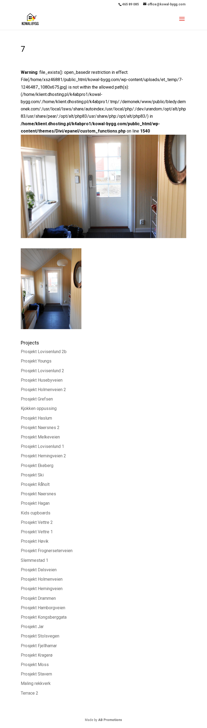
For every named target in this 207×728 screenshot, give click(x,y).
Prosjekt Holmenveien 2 (43, 389)
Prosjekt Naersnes (38, 493)
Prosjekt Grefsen (37, 399)
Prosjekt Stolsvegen (40, 636)
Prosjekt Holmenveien (42, 579)
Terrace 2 (29, 693)
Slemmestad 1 (34, 560)
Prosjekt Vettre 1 (37, 531)
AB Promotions (110, 720)
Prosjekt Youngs (36, 361)
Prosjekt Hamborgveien (43, 607)
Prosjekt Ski (32, 475)
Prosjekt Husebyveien (42, 380)
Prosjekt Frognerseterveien (47, 550)
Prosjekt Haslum (36, 418)
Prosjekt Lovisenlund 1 (42, 446)
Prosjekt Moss (35, 664)
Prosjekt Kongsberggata (44, 617)
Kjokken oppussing (39, 408)
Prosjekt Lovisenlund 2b (44, 351)
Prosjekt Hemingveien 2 (43, 455)
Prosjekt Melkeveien (40, 437)
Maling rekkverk (36, 683)
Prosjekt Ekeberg (37, 465)
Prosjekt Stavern (36, 674)
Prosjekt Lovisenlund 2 (42, 370)
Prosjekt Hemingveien (42, 588)
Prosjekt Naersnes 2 (40, 427)
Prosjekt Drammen (38, 598)
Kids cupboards (35, 512)
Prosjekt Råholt (35, 484)
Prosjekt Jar (32, 626)
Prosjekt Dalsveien (39, 569)
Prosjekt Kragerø (37, 655)
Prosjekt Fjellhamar (39, 645)
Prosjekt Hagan (35, 503)
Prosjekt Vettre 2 (37, 522)
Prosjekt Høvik (35, 541)
